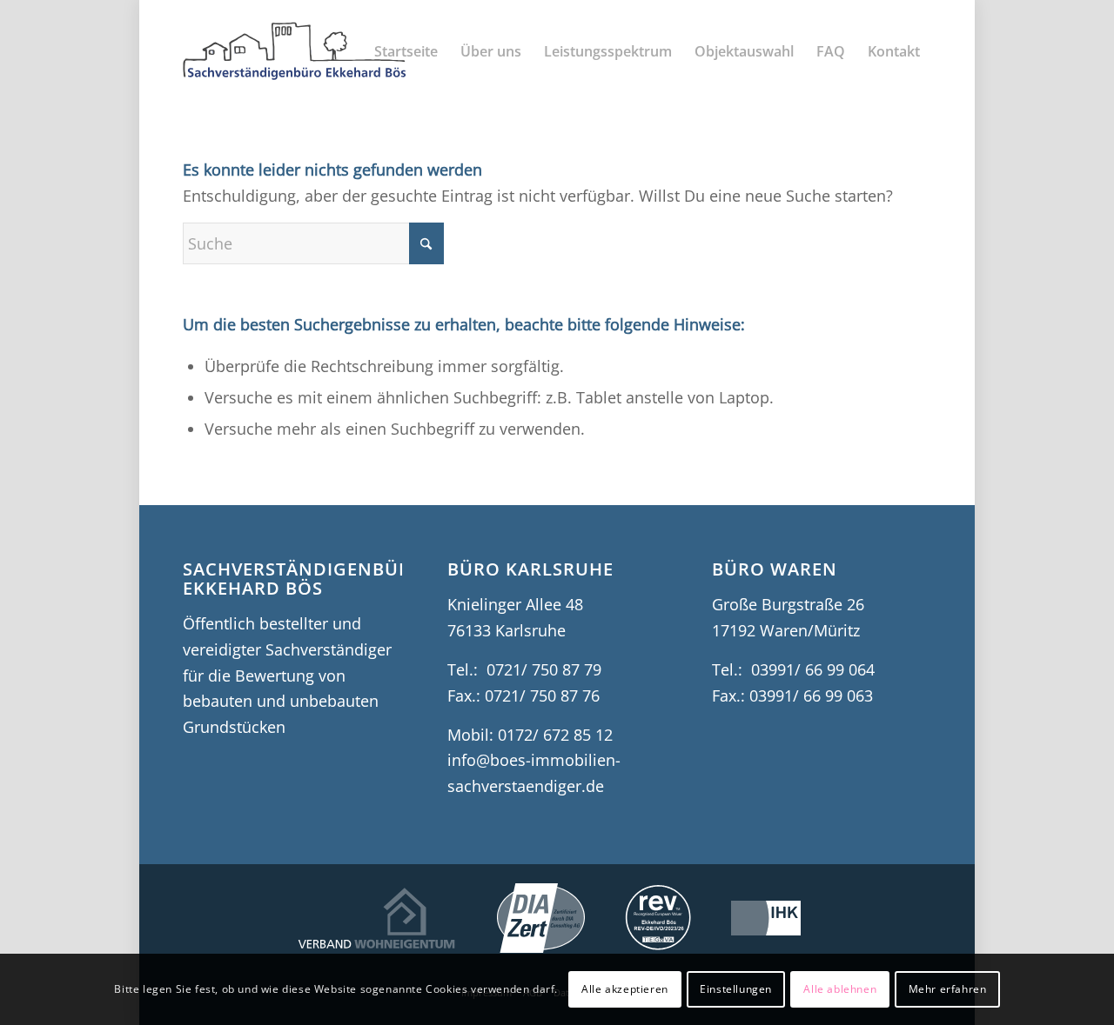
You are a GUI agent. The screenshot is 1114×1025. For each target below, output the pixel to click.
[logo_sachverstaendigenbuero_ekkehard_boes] (294, 51)
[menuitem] (406, 51)
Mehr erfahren (948, 989)
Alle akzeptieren (624, 989)
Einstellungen (736, 989)
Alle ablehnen (839, 989)
